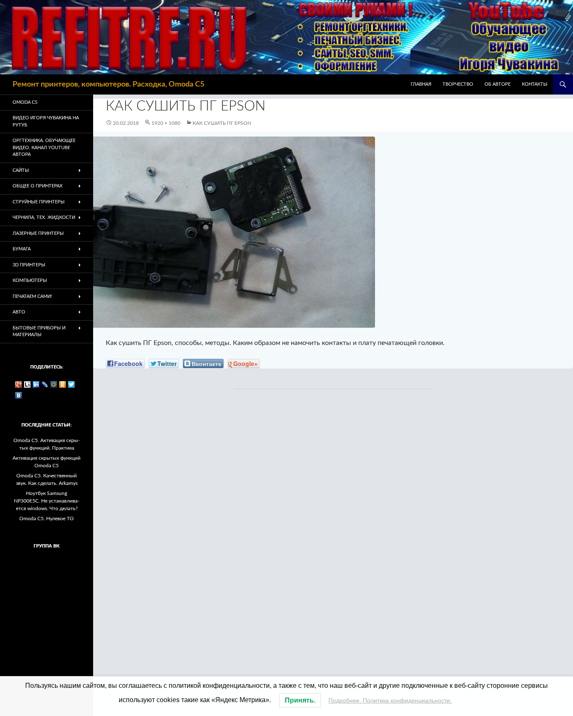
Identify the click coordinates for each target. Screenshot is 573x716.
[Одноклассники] (62, 384)
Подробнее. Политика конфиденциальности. (390, 700)
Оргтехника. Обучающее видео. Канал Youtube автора (44, 147)
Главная (421, 84)
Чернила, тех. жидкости (44, 217)
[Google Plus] (18, 384)
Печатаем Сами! (32, 296)
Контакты (534, 84)
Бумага (22, 249)
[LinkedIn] (36, 384)
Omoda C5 (25, 102)
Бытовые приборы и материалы (39, 331)
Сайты (21, 170)
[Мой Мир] (53, 384)
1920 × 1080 (165, 123)
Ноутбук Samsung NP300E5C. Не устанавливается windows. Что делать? (46, 501)
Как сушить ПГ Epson (222, 123)
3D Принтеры (29, 265)
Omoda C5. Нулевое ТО (46, 518)
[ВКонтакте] (18, 395)
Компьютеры (30, 280)
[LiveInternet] (27, 384)
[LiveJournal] (45, 384)
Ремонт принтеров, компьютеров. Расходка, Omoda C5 (108, 84)
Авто (19, 312)
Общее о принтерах (38, 186)
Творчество (458, 84)
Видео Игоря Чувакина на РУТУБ (46, 121)
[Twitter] (71, 384)
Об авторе (497, 84)
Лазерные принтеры (38, 233)
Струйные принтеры (39, 202)
